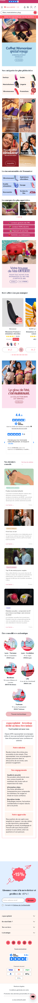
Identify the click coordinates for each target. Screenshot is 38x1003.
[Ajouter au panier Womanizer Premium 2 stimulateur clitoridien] (10, 349)
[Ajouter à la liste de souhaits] (21, 349)
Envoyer (31, 900)
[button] (25, 7)
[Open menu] (2, 7)
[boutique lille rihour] (27, 674)
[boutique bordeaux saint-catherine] (10, 674)
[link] (8, 943)
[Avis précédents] (4, 442)
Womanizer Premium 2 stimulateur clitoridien (12, 333)
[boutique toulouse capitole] (19, 699)
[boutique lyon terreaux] (10, 648)
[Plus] (18, 344)
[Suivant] (35, 208)
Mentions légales (19, 986)
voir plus (10, 443)
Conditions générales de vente (19, 990)
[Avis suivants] (33, 442)
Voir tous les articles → (27, 463)
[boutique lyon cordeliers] (27, 648)
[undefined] (31, 426)
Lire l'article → (10, 505)
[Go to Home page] (11, 7)
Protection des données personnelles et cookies (19, 994)
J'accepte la (17, 905)
